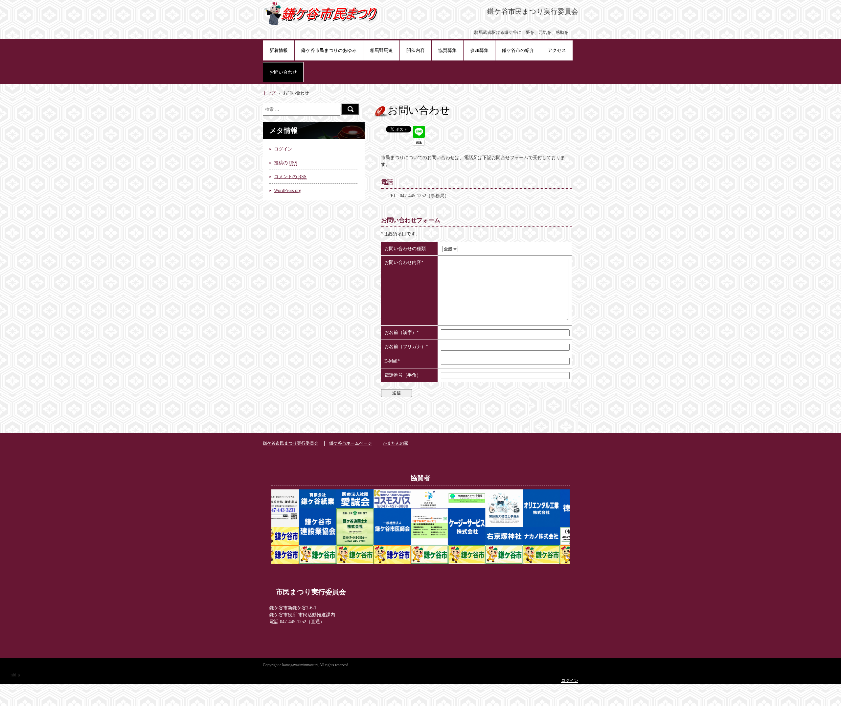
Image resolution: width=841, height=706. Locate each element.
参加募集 (479, 50)
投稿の (285, 162)
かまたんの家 (395, 443)
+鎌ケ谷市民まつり (321, 13)
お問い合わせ (283, 72)
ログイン (283, 149)
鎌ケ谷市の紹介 (518, 50)
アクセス (557, 50)
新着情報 (278, 50)
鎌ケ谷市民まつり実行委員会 (290, 443)
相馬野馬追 (381, 50)
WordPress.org (287, 190)
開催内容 (415, 50)
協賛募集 (447, 50)
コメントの (290, 176)
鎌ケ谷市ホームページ (350, 443)
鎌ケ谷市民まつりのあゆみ (328, 50)
